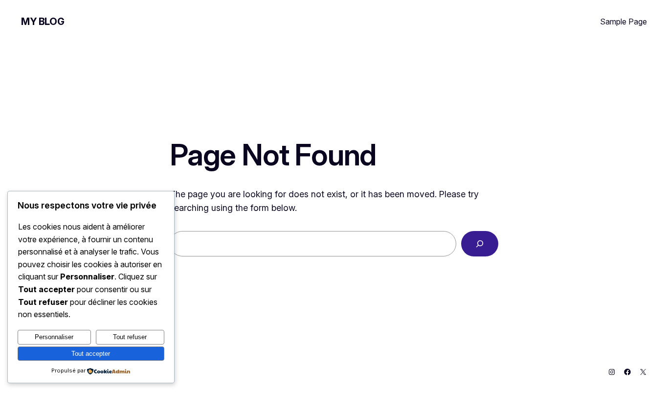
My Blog (42, 21)
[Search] (479, 243)
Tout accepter (90, 353)
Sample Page (623, 21)
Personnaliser (54, 337)
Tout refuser (130, 337)
